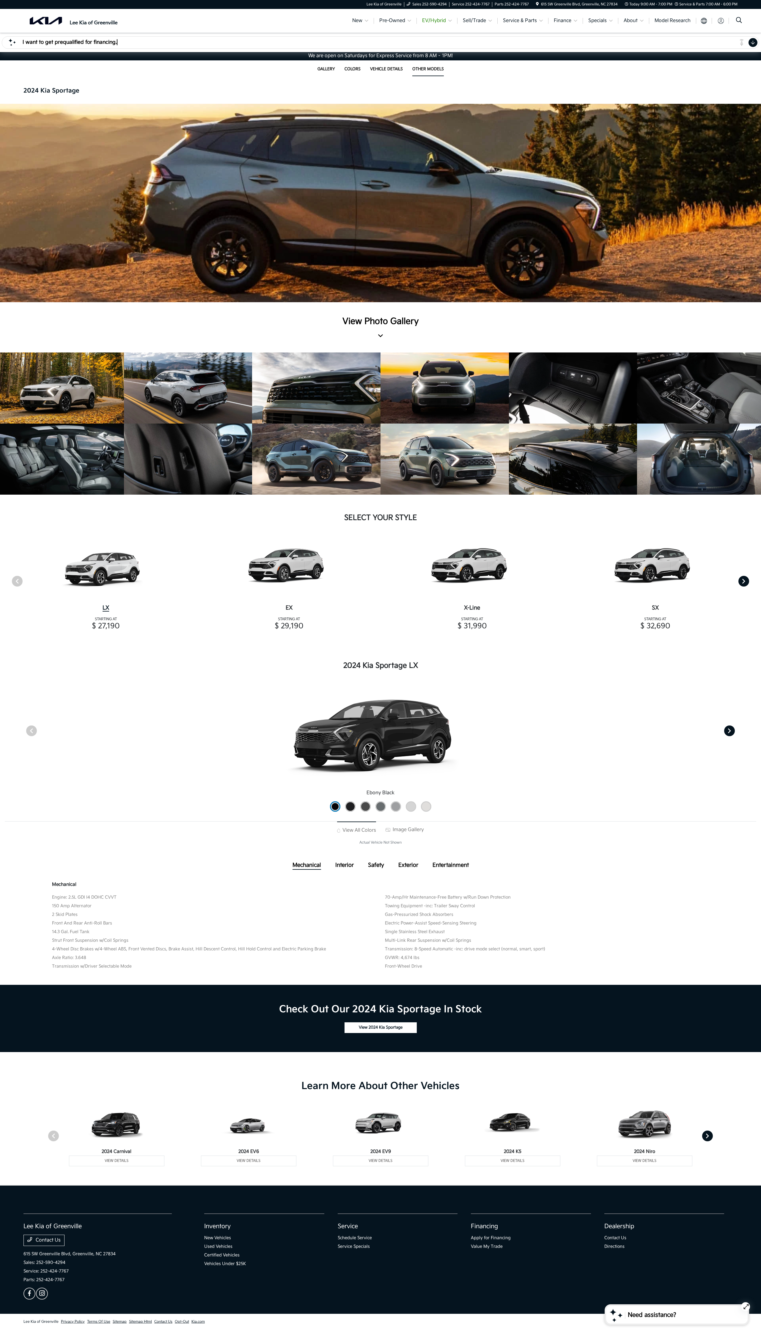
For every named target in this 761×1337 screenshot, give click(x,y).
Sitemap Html (140, 1321)
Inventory (217, 1226)
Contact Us (47, 1240)
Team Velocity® (659, 1322)
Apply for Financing (491, 1237)
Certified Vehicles (222, 1255)
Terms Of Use (98, 1321)
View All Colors (358, 830)
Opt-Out (182, 1321)
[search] (739, 21)
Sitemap (120, 1321)
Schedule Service (355, 1237)
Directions (614, 1246)
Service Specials (354, 1246)
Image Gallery (407, 830)
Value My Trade (487, 1246)
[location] (537, 4)
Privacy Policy (73, 1321)
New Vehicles (217, 1237)
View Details (116, 1161)
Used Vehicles (218, 1246)
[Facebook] (29, 1294)
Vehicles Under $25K (225, 1263)
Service (348, 1226)
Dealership (619, 1226)
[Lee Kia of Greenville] (74, 20)
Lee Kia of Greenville (41, 1321)
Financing (484, 1226)
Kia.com (198, 1321)
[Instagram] (42, 1294)
